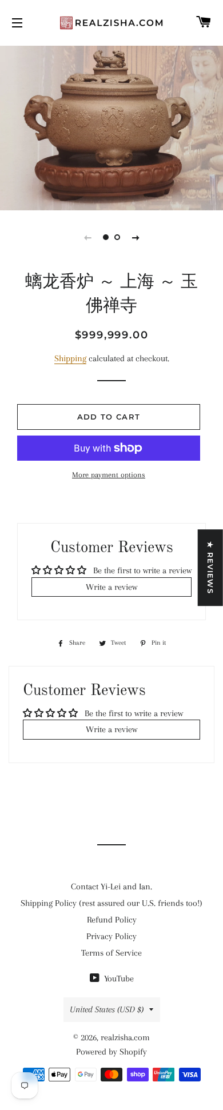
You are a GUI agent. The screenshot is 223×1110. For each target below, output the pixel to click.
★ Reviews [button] (210, 567)
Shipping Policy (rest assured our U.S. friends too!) (111, 903)
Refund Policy (112, 920)
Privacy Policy (111, 936)
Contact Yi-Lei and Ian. (111, 886)
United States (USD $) (107, 1009)
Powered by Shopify (111, 1052)
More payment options (108, 474)
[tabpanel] (111, 126)
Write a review (111, 587)
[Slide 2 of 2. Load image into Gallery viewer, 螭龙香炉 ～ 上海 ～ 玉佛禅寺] (117, 237)
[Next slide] (135, 237)
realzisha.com (125, 1037)
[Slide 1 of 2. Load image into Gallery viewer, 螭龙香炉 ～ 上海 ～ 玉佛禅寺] (106, 237)
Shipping (70, 358)
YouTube (118, 978)
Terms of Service (111, 953)
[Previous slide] (87, 237)
